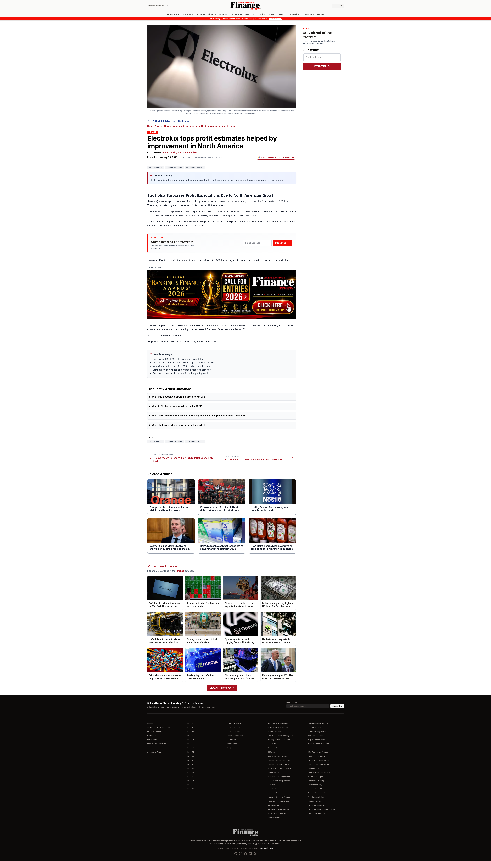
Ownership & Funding (316, 781)
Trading (261, 14)
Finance (212, 14)
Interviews (187, 14)
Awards (282, 14)
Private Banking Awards (317, 805)
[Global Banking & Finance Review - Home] (245, 6)
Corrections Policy (315, 785)
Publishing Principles (316, 777)
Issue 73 (190, 772)
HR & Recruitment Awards (318, 752)
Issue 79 (190, 748)
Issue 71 (190, 781)
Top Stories (173, 14)
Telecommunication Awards (319, 748)
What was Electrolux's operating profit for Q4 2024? (179, 397)
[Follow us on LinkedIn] (250, 853)
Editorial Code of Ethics (317, 789)
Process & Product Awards (318, 744)
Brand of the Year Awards (278, 727)
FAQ (229, 748)
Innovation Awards (275, 793)
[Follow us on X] (255, 853)
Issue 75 (190, 764)
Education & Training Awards (279, 777)
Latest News (152, 740)
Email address (292, 702)
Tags (271, 848)
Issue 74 (190, 768)
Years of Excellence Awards (319, 772)
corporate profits (155, 167)
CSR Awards (272, 752)
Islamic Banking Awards (317, 732)
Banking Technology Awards (279, 740)
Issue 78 (190, 752)
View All (190, 789)
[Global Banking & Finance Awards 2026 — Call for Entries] (221, 294)
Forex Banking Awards (276, 789)
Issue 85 (190, 723)
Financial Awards (314, 801)
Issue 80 (190, 744)
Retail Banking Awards (316, 813)
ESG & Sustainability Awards (279, 781)
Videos (272, 14)
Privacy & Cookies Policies (157, 744)
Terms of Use (152, 748)
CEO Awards (272, 744)
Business (200, 14)
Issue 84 (190, 727)
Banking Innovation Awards (278, 809)
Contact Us (151, 736)
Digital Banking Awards (277, 813)
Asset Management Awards (278, 723)
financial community (174, 167)
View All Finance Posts (222, 688)
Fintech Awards (274, 772)
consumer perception (194, 167)
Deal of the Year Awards (277, 756)
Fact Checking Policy (316, 797)
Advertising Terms (154, 752)
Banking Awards (274, 805)
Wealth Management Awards (319, 764)
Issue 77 (190, 756)
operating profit (244, 201)
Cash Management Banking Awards (281, 736)
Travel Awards (313, 768)
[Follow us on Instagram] (240, 853)
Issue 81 (190, 740)
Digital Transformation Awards (280, 768)
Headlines (309, 14)
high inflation (270, 325)
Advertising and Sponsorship (158, 727)
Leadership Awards (315, 727)
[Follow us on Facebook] (245, 853)
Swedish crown (260, 211)
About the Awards (234, 723)
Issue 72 (190, 777)
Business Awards (274, 732)
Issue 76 (190, 760)
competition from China (169, 325)
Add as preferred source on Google (277, 157)
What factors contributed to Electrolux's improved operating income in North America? (198, 416)
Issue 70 (190, 785)
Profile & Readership (155, 732)
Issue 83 (190, 732)
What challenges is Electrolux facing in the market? (179, 425)
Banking (223, 14)
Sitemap (263, 848)
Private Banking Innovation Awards (321, 809)
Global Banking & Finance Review (179, 152)
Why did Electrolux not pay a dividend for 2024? (177, 406)
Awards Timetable (234, 727)
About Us (150, 723)
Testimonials (232, 740)
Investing (249, 14)
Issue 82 (190, 736)
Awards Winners (233, 732)
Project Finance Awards (317, 740)
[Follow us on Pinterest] (235, 853)
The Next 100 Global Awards (319, 760)
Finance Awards (274, 817)
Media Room (232, 744)
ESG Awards (272, 785)
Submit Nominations (235, 736)
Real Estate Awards (315, 736)
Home (150, 126)
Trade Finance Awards (317, 756)
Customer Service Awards (278, 748)
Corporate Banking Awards (278, 764)
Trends (320, 14)
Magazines (294, 14)
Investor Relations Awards (318, 723)
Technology (236, 14)
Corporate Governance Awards (280, 760)
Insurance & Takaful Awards (279, 797)
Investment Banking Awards (278, 801)
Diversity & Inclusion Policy (318, 793)
